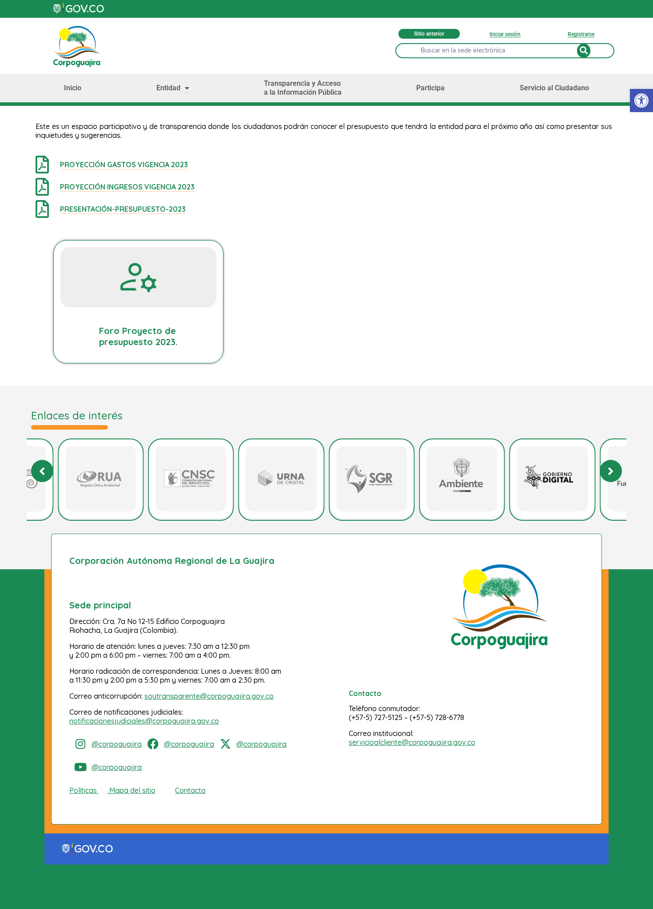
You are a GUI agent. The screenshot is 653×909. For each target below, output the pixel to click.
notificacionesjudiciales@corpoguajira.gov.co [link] (144, 720)
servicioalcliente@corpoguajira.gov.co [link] (412, 742)
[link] (641, 100)
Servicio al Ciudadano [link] (554, 88)
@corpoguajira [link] (117, 744)
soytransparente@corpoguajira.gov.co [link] (209, 696)
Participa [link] (430, 88)
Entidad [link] (168, 88)
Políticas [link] (83, 790)
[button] (611, 471)
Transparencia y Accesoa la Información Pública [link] (303, 88)
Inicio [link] (72, 88)
